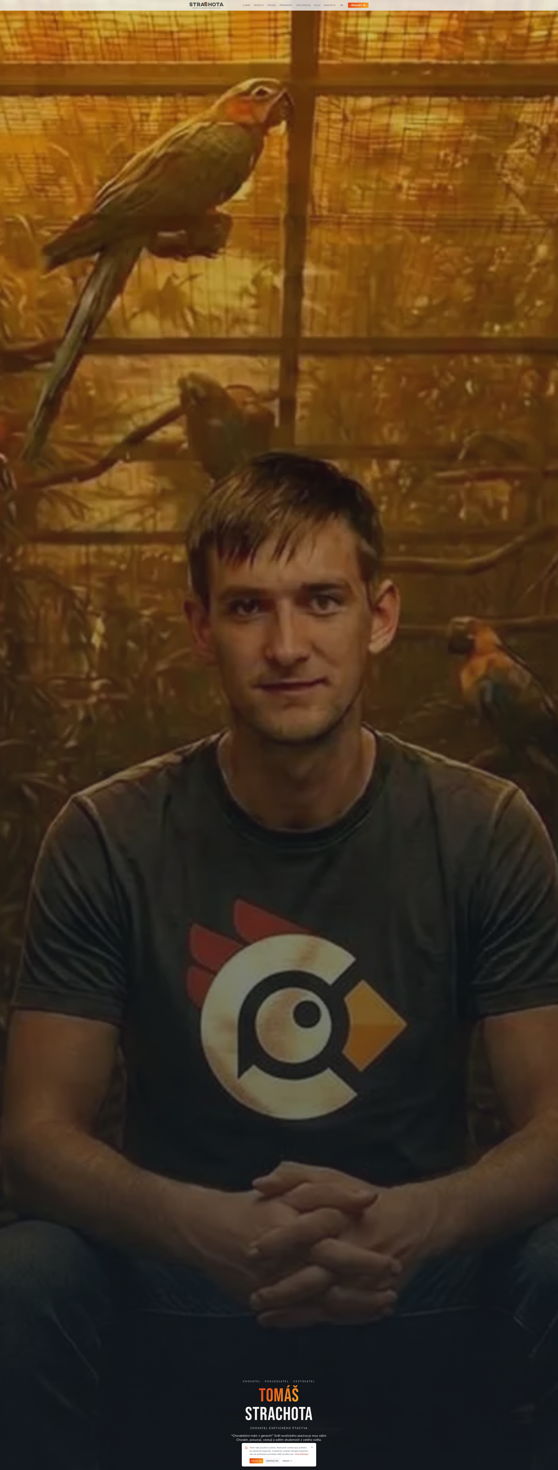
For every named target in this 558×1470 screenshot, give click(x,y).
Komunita (330, 5)
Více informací (301, 1454)
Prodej (271, 5)
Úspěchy (259, 5)
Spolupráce (303, 5)
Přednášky (286, 5)
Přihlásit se (358, 5)
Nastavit (286, 1461)
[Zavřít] (312, 1447)
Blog (317, 5)
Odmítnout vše (272, 1461)
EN (341, 5)
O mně (246, 5)
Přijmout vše (256, 1461)
